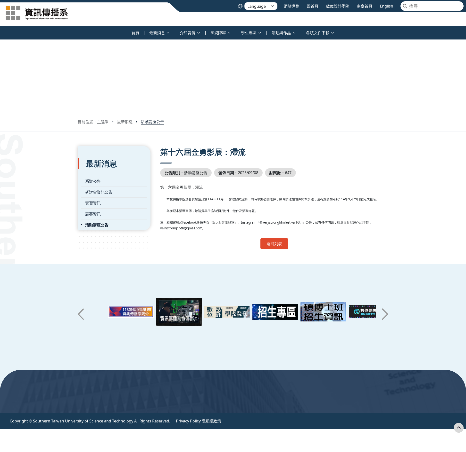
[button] (81, 314)
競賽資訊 (93, 214)
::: (1, 30)
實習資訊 (93, 203)
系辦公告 (93, 181)
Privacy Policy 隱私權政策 (198, 421)
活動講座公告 (152, 121)
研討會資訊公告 (98, 192)
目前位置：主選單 (93, 122)
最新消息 (125, 122)
